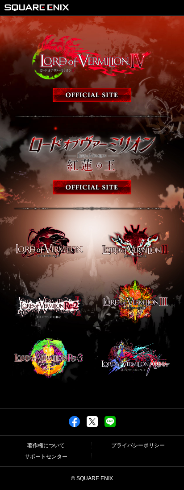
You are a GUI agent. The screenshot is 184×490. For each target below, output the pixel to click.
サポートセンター (46, 456)
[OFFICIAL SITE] (92, 67)
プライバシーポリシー (138, 445)
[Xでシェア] (92, 425)
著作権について (46, 445)
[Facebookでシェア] (74, 425)
